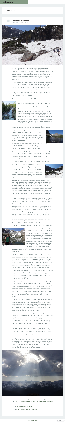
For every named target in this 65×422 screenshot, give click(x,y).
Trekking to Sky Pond (20, 20)
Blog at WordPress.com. (32, 420)
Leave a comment (25, 22)
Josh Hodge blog (7, 2)
